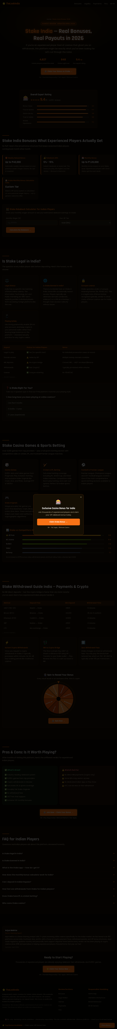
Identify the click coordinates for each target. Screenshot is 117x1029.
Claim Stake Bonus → (58, 522)
